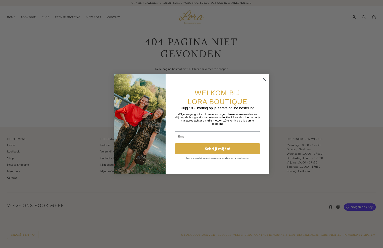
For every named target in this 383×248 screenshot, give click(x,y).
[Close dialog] (264, 79)
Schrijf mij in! (217, 149)
